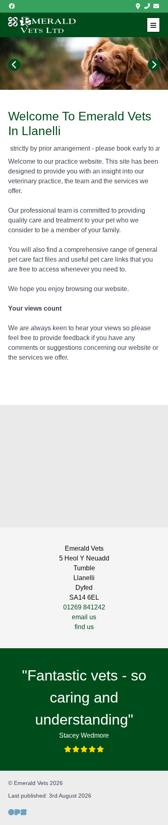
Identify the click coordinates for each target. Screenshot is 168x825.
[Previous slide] (14, 65)
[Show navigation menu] (153, 25)
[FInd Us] (138, 6)
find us (84, 626)
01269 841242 (84, 607)
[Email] (156, 6)
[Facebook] (11, 6)
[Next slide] (154, 65)
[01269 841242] (147, 6)
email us (84, 617)
